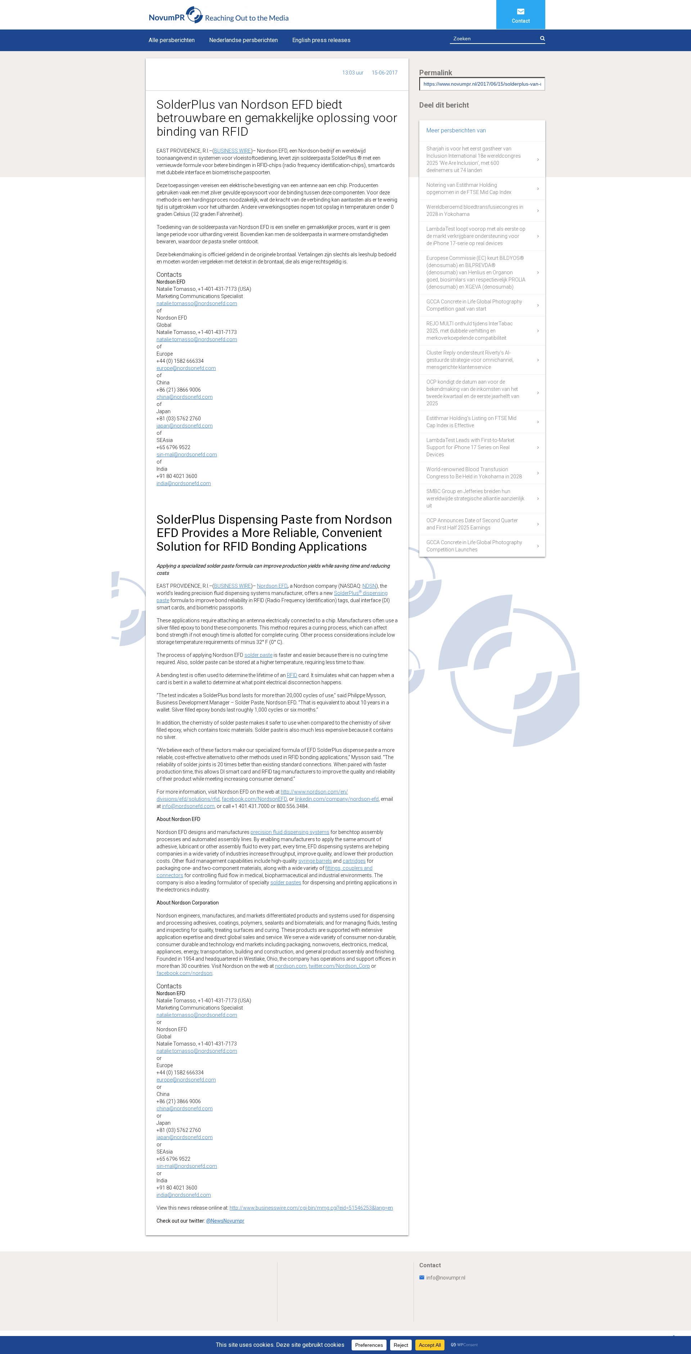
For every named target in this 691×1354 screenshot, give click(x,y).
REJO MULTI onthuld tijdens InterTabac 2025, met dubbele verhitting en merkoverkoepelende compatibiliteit (469, 331)
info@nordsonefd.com (188, 806)
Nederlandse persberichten (243, 40)
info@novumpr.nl (445, 1278)
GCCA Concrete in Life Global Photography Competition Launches (474, 546)
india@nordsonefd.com (184, 483)
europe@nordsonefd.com (186, 368)
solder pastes (285, 882)
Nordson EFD (272, 586)
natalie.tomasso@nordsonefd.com (197, 303)
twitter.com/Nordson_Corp (339, 966)
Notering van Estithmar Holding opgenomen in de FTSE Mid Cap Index (468, 188)
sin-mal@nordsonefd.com (187, 454)
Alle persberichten (172, 40)
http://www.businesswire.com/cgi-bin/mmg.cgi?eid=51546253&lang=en (311, 1208)
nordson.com (291, 966)
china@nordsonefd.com (185, 397)
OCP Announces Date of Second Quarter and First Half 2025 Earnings (472, 524)
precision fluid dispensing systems (289, 832)
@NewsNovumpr (225, 1221)
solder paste (258, 655)
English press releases (321, 40)
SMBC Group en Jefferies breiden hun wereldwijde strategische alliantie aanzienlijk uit (475, 498)
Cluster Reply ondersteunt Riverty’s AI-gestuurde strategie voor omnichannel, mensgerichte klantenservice (470, 360)
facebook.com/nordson (184, 973)
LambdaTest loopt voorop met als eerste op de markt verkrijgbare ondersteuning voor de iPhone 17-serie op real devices (475, 236)
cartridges (354, 861)
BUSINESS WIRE (232, 151)
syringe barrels (315, 861)
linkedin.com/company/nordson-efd (337, 799)
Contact (521, 21)
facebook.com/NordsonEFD (254, 799)
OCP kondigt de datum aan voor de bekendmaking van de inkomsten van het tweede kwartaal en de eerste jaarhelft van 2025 (472, 392)
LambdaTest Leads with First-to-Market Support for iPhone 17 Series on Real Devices (470, 447)
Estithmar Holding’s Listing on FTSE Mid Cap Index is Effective (471, 421)
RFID (292, 675)
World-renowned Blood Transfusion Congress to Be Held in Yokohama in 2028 (474, 472)
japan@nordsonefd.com (185, 426)
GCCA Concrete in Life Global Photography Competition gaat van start (474, 305)
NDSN (369, 586)
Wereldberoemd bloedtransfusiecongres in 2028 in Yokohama (474, 210)
